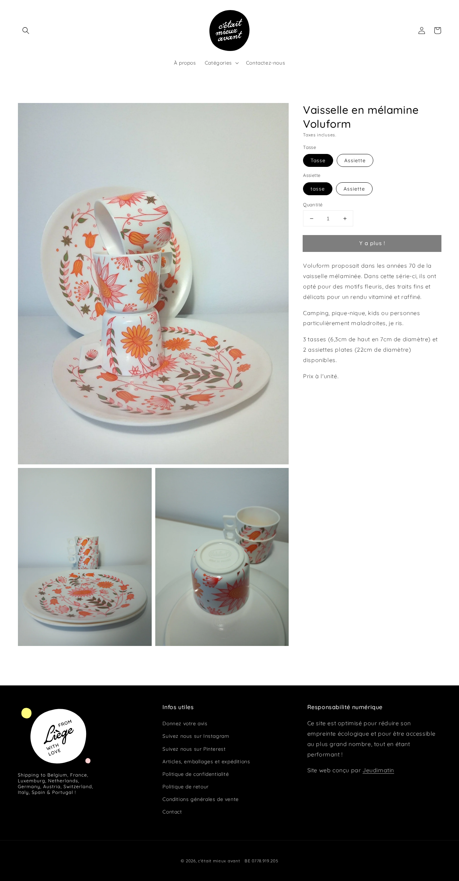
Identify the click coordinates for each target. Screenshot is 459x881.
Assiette (355, 161)
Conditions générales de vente (200, 799)
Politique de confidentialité (195, 774)
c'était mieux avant (219, 860)
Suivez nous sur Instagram (195, 736)
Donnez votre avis (184, 723)
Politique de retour (185, 786)
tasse (318, 189)
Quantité (312, 204)
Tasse (318, 161)
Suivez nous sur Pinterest (194, 749)
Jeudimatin (378, 770)
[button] (26, 30)
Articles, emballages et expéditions (206, 761)
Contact (172, 812)
